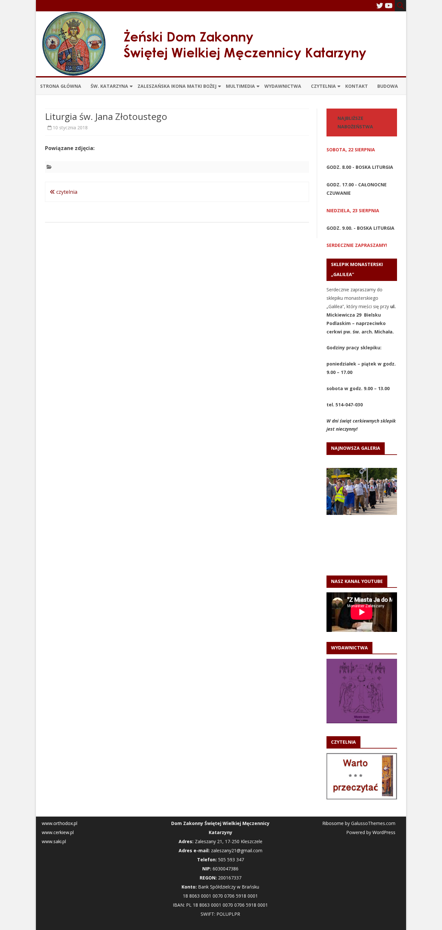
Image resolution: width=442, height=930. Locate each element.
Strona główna (60, 86)
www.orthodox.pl (59, 823)
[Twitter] (379, 5)
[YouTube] (388, 5)
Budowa (387, 86)
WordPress (383, 832)
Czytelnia (323, 86)
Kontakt (356, 86)
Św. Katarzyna (109, 86)
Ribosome (333, 823)
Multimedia (240, 86)
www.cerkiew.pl (58, 832)
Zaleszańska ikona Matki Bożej (177, 86)
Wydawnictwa (282, 86)
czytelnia (66, 191)
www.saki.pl (54, 841)
